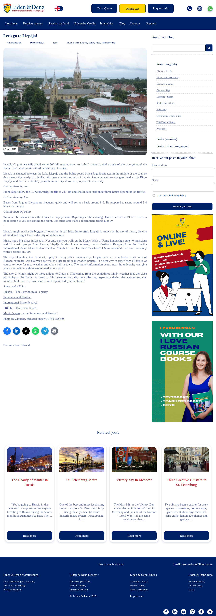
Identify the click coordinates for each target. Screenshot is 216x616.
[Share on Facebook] (7, 331)
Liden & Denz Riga (200, 574)
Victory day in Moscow (134, 480)
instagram (192, 611)
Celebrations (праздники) (169, 116)
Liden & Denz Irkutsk (143, 574)
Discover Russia (164, 71)
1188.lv (108, 220)
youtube (183, 611)
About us (134, 23)
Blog (122, 23)
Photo (6, 318)
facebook (166, 611)
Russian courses (33, 23)
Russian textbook (59, 23)
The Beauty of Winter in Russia (29, 482)
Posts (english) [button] (166, 64)
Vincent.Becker (13, 42)
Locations (11, 23)
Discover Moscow (164, 84)
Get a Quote (104, 8)
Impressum (136, 596)
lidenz (76, 42)
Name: (155, 180)
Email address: (159, 165)
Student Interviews (165, 103)
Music (91, 42)
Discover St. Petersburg (167, 77)
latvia (69, 42)
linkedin (175, 611)
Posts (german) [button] (166, 139)
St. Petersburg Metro (81, 480)
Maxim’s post (11, 313)
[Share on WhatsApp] (35, 331)
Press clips (161, 129)
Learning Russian (164, 97)
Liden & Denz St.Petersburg (20, 574)
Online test (132, 8)
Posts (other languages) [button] (172, 146)
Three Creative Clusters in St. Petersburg (186, 482)
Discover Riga (37, 42)
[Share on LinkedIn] (16, 331)
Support (151, 23)
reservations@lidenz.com (197, 564)
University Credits (85, 23)
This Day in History (166, 122)
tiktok (201, 611)
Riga (98, 42)
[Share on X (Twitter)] (26, 331)
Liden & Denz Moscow (84, 574)
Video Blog (161, 109)
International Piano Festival (20, 302)
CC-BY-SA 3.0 (54, 318)
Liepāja (83, 42)
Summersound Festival (17, 297)
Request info (160, 8)
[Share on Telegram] (45, 331)
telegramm (210, 611)
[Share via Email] (54, 331)
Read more (29, 535)
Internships (107, 23)
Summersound (108, 42)
